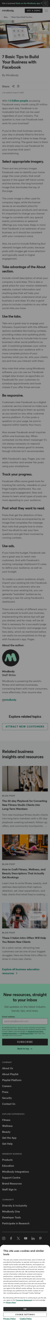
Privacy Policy (11, 1302)
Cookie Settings (25, 1315)
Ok (25, 1309)
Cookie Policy (26, 1319)
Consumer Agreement (24, 1300)
